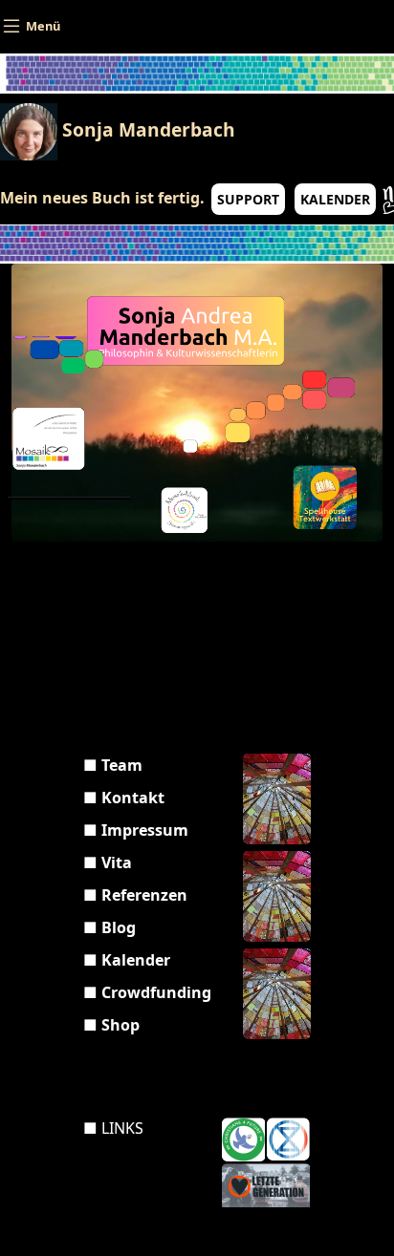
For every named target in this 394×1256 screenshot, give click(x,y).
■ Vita (107, 862)
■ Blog (109, 927)
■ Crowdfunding (147, 992)
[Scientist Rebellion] (288, 1139)
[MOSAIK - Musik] (217, 462)
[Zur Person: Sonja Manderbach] (185, 332)
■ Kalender (126, 959)
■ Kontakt (123, 797)
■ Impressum (135, 830)
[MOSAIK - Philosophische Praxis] (69, 441)
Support (248, 199)
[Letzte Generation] (266, 1185)
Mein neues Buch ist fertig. (102, 197)
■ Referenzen (135, 894)
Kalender (335, 199)
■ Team (112, 765)
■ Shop (111, 1024)
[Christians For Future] (243, 1139)
